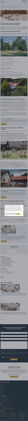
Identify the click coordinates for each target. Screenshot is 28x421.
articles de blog (18, 220)
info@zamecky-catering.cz (10, 219)
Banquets (2, 387)
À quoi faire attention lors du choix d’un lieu (7, 260)
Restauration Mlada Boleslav (13, 417)
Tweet (14, 251)
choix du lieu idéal (20, 115)
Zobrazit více (4, 124)
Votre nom (2, 331)
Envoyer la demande (14, 359)
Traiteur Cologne (3, 417)
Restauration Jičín (12, 412)
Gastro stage (2, 394)
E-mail (1, 337)
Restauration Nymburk (21, 412)
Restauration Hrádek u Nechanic (23, 416)
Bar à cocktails (2, 385)
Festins (1, 386)
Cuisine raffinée (3, 393)
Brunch (1, 392)
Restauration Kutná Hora (4, 416)
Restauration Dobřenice (22, 417)
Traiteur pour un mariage (4, 400)
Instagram (24, 222)
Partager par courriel (17, 252)
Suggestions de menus (3, 269)
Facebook (21, 222)
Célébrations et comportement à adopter (6, 409)
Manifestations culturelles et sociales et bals (6, 401)
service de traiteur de (4, 239)
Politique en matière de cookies (4, 420)
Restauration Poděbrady (13, 416)
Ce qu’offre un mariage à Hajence (5, 263)
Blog (3, 6)
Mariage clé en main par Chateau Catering (7, 266)
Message (2, 340)
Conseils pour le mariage (9, 6)
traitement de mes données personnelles (20, 357)
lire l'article (2, 300)
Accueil (1, 6)
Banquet (2, 388)
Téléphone (2, 334)
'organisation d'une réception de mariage (17, 221)
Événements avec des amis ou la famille (6, 402)
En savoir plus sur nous (14, 376)
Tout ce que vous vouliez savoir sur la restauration (7, 408)
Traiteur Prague (2, 412)
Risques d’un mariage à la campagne (6, 259)
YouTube (2, 223)
